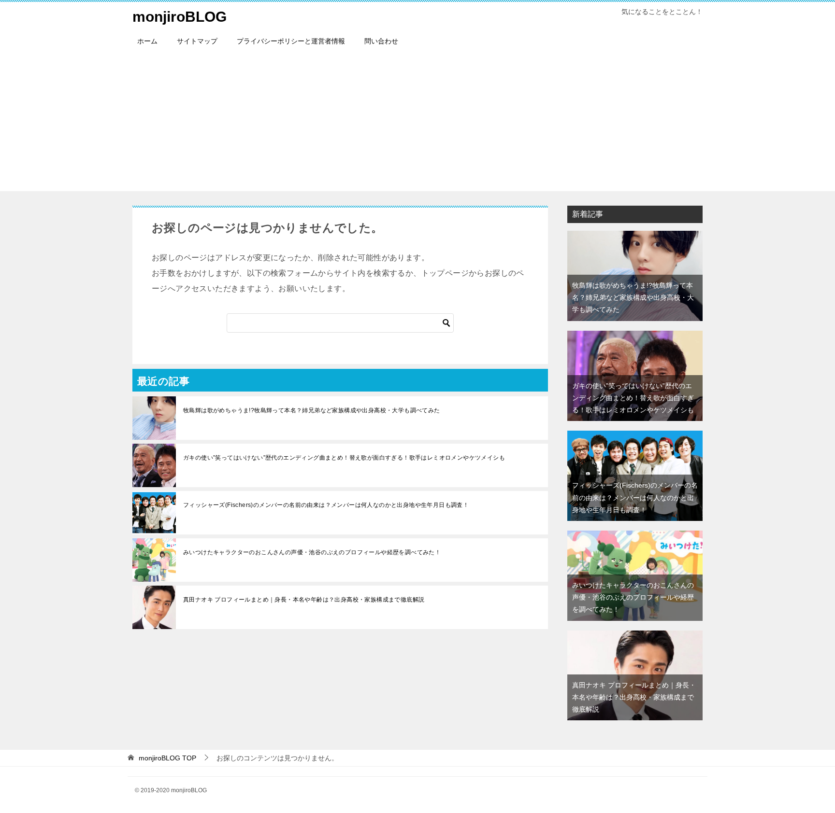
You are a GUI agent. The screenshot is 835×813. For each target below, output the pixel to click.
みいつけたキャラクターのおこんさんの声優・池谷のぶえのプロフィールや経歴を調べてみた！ (312, 552)
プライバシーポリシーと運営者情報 (291, 41)
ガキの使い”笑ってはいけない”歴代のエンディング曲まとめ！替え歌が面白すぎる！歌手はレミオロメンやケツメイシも (344, 457)
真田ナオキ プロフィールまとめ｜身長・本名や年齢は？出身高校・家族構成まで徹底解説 (303, 599)
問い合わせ (381, 41)
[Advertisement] (417, 123)
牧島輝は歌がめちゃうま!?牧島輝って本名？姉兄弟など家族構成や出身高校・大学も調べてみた (311, 410)
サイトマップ (197, 41)
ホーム (147, 41)
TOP (167, 758)
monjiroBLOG (179, 17)
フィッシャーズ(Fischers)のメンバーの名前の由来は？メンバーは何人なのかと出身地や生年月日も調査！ (326, 505)
